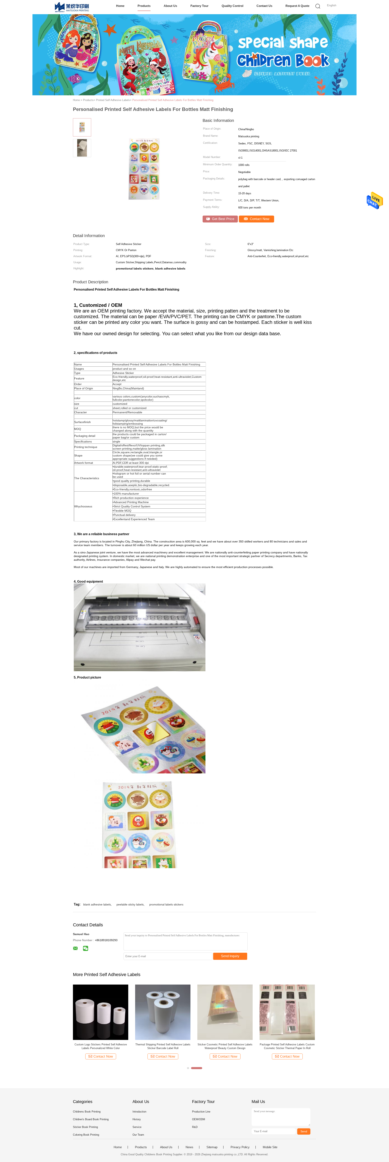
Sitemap (211, 1147)
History (137, 1119)
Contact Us (264, 6)
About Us (170, 6)
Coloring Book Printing (86, 1134)
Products (144, 6)
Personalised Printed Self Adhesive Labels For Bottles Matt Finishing (172, 100)
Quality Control (232, 6)
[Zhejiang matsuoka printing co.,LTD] (72, 7)
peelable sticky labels (130, 904)
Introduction (139, 1111)
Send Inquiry (230, 956)
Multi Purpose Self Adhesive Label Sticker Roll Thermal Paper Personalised (287, 1046)
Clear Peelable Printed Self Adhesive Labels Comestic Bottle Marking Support (100, 1046)
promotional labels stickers (166, 904)
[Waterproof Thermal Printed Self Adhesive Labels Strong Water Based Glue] (225, 1012)
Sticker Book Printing (85, 1127)
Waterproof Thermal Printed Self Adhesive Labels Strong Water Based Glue (225, 1046)
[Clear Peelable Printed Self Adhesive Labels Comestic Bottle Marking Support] (100, 1012)
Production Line (201, 1111)
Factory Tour (199, 6)
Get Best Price (222, 219)
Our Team (138, 1134)
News (189, 1147)
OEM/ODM (198, 1119)
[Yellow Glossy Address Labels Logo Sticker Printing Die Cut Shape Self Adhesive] (162, 1012)
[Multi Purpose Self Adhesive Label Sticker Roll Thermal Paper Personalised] (287, 1012)
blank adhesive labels (97, 904)
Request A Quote (297, 6)
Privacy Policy (240, 1147)
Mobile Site (270, 1147)
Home (120, 6)
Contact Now (259, 219)
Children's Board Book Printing (91, 1119)
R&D (195, 1127)
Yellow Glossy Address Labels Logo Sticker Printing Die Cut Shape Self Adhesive (162, 1046)
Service (137, 1127)
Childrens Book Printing (86, 1111)
